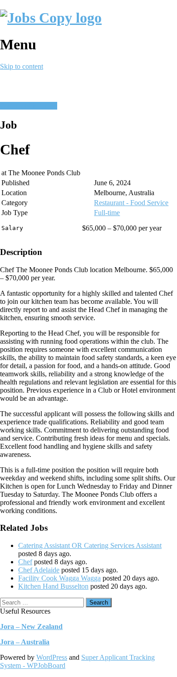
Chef (25, 562)
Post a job (14, 106)
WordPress (51, 657)
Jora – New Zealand (31, 626)
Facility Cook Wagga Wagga (59, 578)
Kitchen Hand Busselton (53, 586)
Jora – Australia (24, 642)
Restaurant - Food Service (131, 202)
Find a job (42, 106)
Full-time (107, 212)
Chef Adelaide (38, 570)
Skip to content (21, 66)
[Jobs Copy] (51, 18)
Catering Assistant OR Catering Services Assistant (90, 545)
